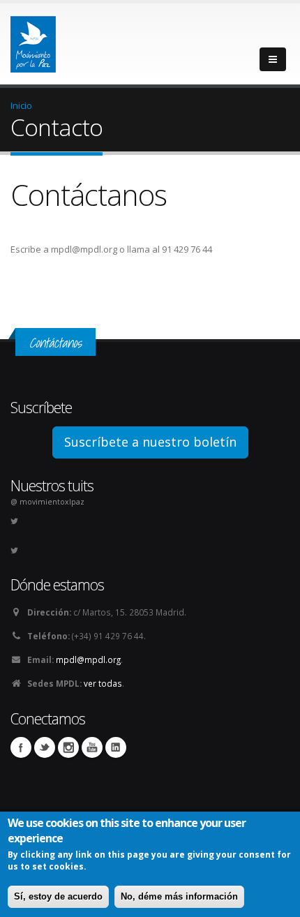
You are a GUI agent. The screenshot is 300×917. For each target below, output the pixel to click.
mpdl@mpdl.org (88, 659)
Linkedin (115, 747)
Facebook (20, 747)
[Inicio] (33, 40)
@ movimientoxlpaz (47, 502)
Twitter (44, 747)
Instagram (68, 747)
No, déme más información (179, 896)
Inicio (21, 105)
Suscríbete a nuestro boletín (150, 441)
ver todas (103, 683)
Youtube (92, 747)
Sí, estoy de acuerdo (58, 896)
